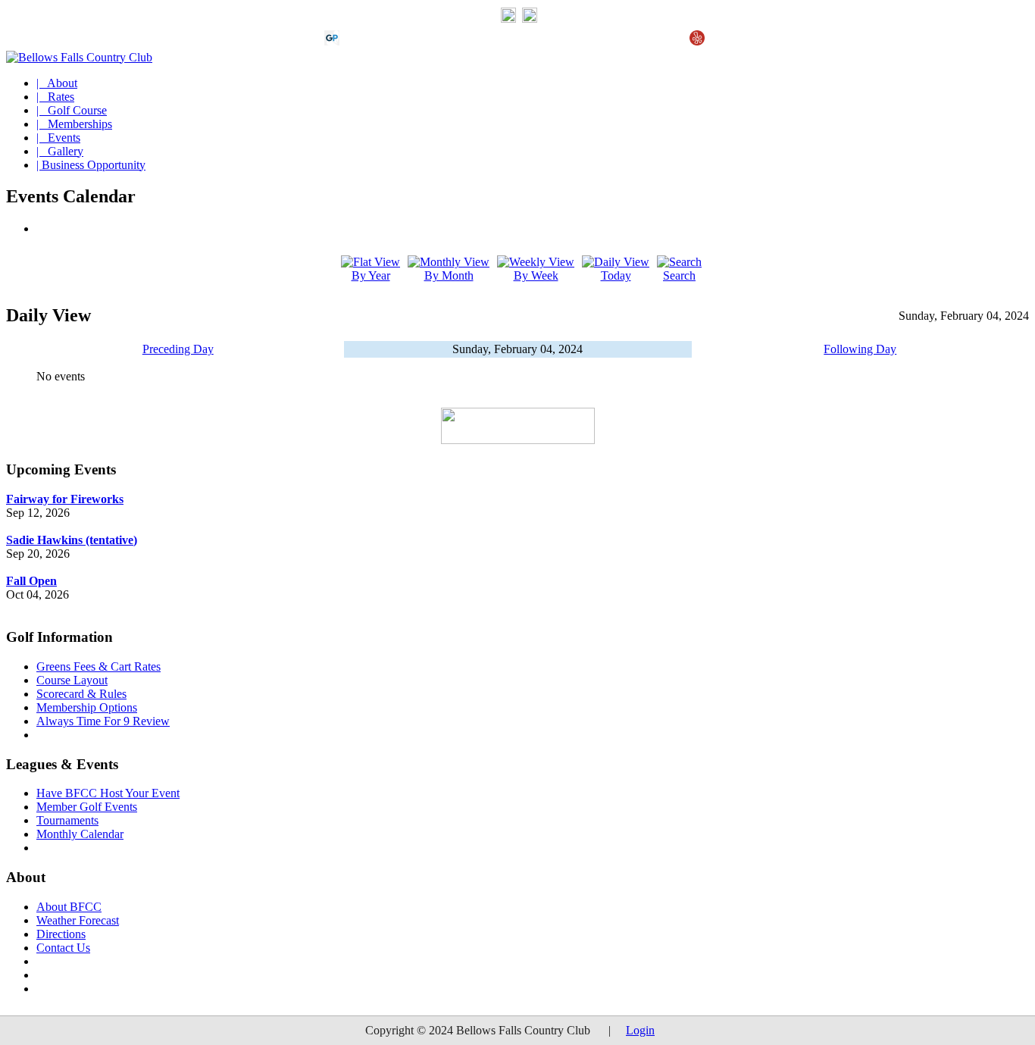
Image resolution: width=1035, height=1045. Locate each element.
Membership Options (86, 707)
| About (56, 83)
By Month (449, 275)
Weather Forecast (77, 920)
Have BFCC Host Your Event (108, 793)
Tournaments (67, 820)
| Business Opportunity (90, 164)
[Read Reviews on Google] (356, 41)
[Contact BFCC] (508, 19)
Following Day (860, 349)
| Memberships (74, 123)
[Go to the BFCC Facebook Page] (529, 19)
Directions (61, 934)
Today (616, 275)
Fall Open (31, 580)
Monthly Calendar (80, 834)
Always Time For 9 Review (103, 721)
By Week (536, 275)
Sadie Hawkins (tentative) (71, 539)
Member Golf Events (86, 806)
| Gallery (59, 151)
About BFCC (69, 906)
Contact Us (63, 947)
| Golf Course (71, 110)
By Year (371, 275)
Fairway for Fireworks (65, 499)
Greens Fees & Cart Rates (98, 666)
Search (679, 275)
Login (640, 1030)
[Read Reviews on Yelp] (697, 41)
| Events (58, 137)
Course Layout (72, 680)
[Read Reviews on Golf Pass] (331, 41)
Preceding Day (178, 349)
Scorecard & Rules (81, 693)
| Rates (55, 96)
